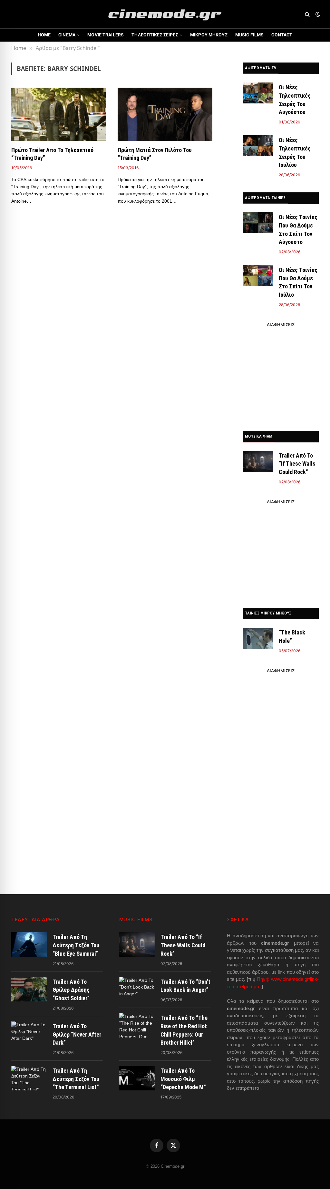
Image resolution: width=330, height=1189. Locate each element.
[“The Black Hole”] (258, 638)
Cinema (66, 34)
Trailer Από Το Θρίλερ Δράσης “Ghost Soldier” (71, 989)
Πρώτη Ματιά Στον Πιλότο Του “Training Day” (155, 154)
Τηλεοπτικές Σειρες (154, 34)
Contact (281, 34)
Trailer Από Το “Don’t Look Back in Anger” (185, 985)
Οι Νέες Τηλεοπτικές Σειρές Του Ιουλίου (295, 152)
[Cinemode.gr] (165, 14)
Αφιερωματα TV (260, 67)
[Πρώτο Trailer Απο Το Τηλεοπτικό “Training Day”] (58, 114)
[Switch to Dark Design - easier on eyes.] (317, 14)
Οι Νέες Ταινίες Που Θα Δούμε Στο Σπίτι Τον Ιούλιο (298, 282)
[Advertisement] (280, 376)
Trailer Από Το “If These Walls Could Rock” (297, 463)
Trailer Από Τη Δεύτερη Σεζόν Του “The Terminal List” (76, 1078)
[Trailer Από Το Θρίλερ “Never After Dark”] (29, 1033)
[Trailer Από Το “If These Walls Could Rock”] (258, 461)
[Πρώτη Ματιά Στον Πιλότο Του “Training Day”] (165, 114)
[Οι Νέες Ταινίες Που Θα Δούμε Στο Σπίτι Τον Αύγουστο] (258, 222)
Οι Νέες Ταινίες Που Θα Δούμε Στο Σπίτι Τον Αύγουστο (298, 229)
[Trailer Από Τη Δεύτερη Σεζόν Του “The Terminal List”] (29, 1078)
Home (44, 34)
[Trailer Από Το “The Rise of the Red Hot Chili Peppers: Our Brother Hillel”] (137, 1025)
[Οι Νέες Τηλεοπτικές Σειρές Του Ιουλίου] (258, 145)
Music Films (249, 34)
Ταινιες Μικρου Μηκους (268, 613)
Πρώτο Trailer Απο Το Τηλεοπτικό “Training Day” (52, 154)
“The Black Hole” (292, 636)
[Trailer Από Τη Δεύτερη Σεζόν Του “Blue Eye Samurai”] (29, 944)
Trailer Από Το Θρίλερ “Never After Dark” (77, 1034)
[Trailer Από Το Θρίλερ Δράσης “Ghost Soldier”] (29, 989)
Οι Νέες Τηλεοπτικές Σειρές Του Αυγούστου (295, 99)
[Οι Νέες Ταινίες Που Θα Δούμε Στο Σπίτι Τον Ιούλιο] (258, 275)
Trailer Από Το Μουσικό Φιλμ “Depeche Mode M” (183, 1078)
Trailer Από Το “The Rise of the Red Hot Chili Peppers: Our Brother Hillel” (184, 1030)
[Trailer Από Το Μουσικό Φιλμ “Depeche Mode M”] (137, 1078)
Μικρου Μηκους (209, 34)
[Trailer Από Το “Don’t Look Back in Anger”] (137, 989)
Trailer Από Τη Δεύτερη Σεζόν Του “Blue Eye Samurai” (76, 945)
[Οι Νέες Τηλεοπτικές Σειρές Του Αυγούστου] (258, 92)
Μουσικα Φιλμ (258, 436)
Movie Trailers (105, 34)
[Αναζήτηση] (307, 14)
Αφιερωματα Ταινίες (265, 197)
